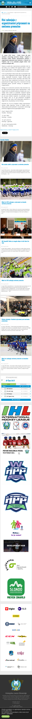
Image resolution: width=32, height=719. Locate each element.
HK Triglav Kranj (10, 396)
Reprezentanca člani (5, 130)
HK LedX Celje (10, 391)
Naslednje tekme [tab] (23, 384)
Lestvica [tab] (8, 384)
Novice (5, 12)
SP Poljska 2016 (15, 130)
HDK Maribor (10, 388)
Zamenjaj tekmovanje (12, 377)
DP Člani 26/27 (10, 380)
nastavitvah (10, 713)
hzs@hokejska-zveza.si (17, 706)
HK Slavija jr (9, 393)
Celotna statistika (16, 399)
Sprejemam (5, 716)
